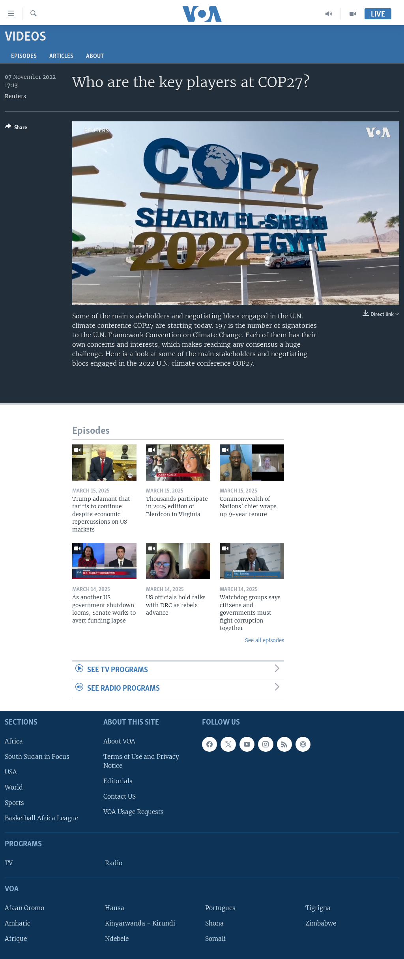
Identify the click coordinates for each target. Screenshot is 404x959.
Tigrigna (318, 908)
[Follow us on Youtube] (246, 744)
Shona (214, 923)
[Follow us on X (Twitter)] (228, 744)
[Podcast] (303, 744)
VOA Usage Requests (133, 812)
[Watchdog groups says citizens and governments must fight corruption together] (252, 561)
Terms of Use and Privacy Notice (141, 761)
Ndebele (117, 938)
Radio (113, 863)
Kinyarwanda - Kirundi (140, 923)
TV (9, 863)
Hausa (114, 908)
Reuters (15, 96)
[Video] (353, 14)
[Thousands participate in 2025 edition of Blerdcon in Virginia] (178, 462)
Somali (215, 938)
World (14, 787)
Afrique (16, 938)
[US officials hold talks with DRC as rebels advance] (178, 561)
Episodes (24, 56)
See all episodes (264, 640)
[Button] (16, 128)
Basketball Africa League (41, 818)
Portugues (220, 908)
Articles (61, 56)
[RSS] (284, 744)
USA (11, 772)
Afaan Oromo (24, 908)
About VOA (119, 741)
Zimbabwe (320, 923)
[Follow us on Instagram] (265, 744)
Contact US (119, 796)
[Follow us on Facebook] (209, 744)
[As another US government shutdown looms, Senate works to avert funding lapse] (104, 561)
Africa (14, 741)
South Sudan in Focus (37, 756)
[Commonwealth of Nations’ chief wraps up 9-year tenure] (252, 462)
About (95, 56)
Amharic (17, 923)
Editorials (118, 781)
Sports (14, 803)
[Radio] (329, 14)
